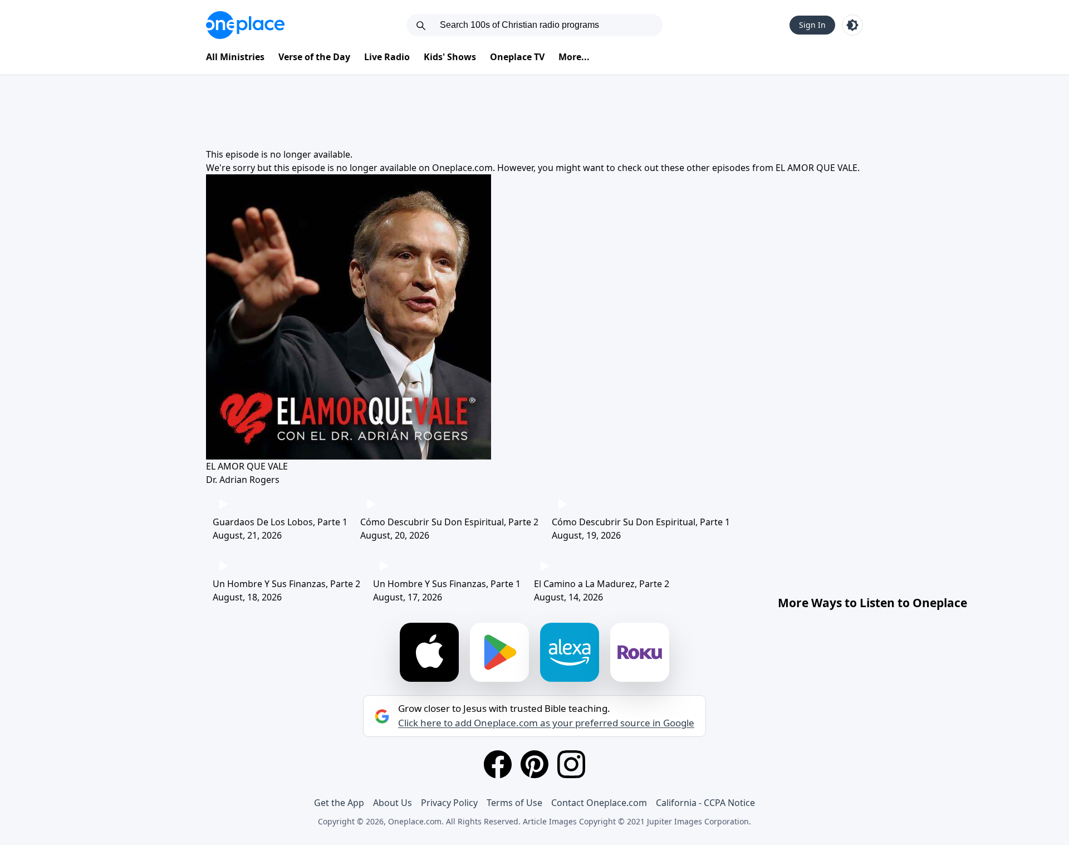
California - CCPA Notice (705, 803)
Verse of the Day (314, 57)
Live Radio (387, 57)
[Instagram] (571, 764)
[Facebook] (498, 764)
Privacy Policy (449, 803)
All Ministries (235, 57)
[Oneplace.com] (245, 25)
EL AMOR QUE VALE (816, 168)
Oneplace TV (517, 57)
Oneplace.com (462, 168)
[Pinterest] (534, 764)
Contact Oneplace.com (599, 803)
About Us (392, 803)
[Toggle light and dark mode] (852, 25)
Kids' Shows (450, 57)
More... (574, 57)
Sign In (812, 24)
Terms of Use (514, 803)
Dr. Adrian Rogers (242, 479)
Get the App (339, 803)
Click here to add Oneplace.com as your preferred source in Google (546, 723)
